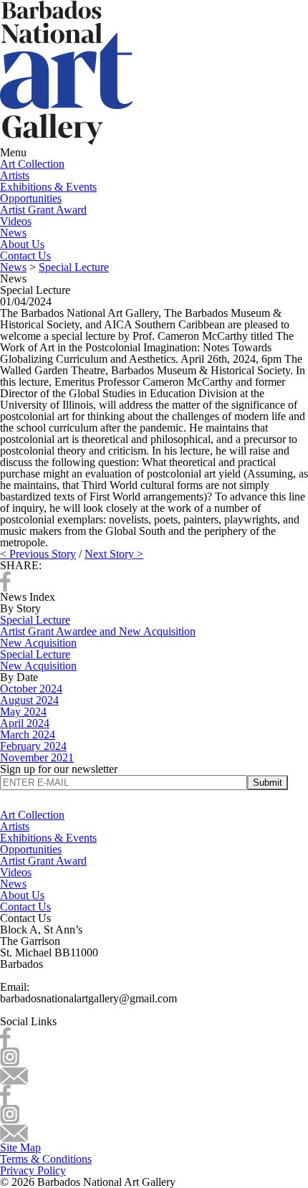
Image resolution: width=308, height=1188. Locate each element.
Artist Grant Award (43, 210)
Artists (14, 175)
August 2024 (29, 700)
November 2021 (37, 757)
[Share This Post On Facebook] (5, 580)
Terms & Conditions (46, 1159)
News (13, 233)
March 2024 (27, 734)
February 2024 (33, 746)
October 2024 (31, 689)
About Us (22, 244)
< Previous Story (38, 554)
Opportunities (31, 198)
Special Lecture (74, 267)
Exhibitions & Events (48, 187)
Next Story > (114, 554)
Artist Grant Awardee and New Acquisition (98, 631)
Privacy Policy (33, 1170)
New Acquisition (38, 643)
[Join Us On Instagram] (9, 1056)
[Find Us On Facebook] (5, 1036)
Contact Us (25, 256)
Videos (16, 221)
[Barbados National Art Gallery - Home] (66, 141)
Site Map (20, 1147)
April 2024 (24, 723)
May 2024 (23, 711)
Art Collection (32, 164)
